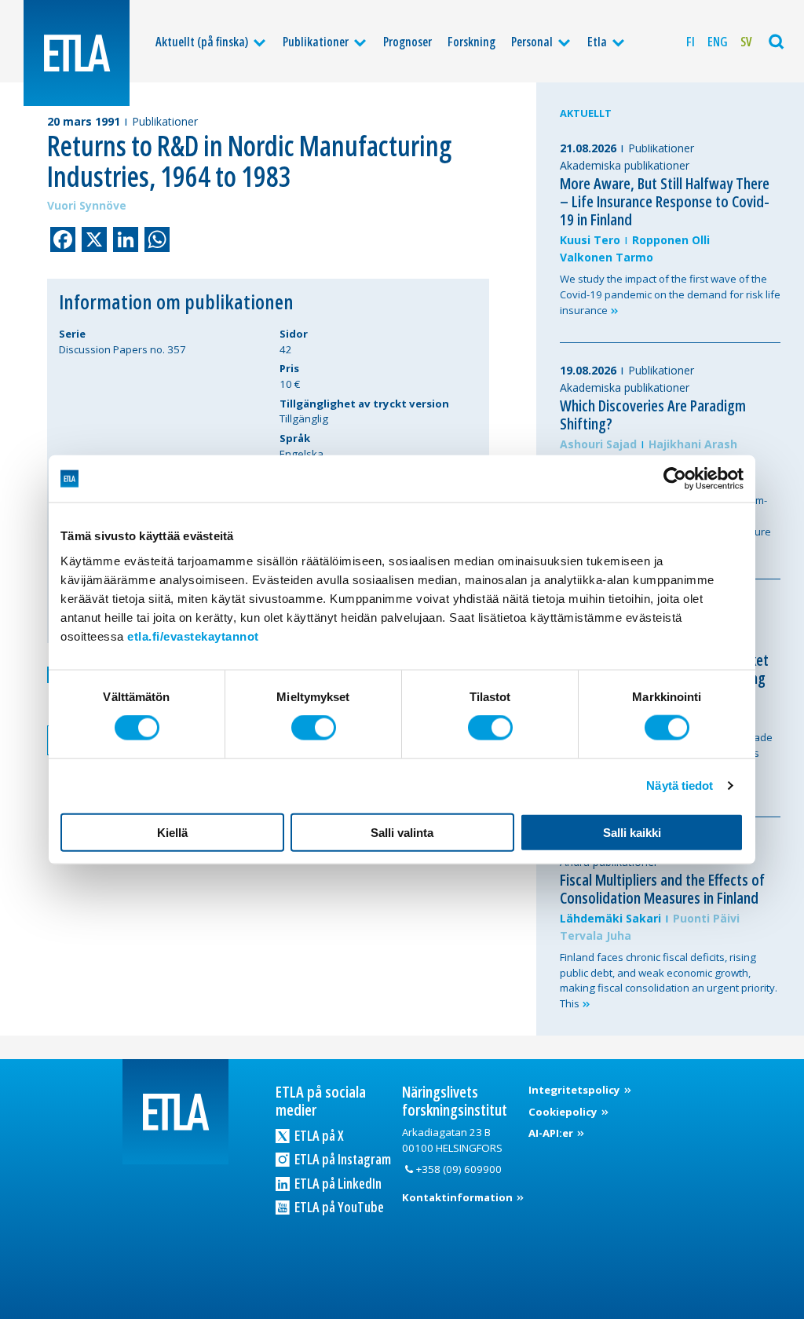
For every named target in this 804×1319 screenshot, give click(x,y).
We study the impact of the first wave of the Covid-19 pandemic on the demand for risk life (670, 294)
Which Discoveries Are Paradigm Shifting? (653, 414)
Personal (532, 41)
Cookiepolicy (564, 1112)
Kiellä (172, 832)
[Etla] (77, 53)
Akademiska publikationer (624, 165)
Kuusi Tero (590, 239)
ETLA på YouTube (338, 1206)
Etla (597, 41)
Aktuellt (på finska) (201, 41)
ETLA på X (318, 1135)
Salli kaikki (632, 832)
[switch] (313, 727)
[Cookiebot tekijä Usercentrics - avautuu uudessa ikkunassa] (675, 479)
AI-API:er (552, 1133)
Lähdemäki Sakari (610, 918)
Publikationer (316, 41)
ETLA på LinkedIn (337, 1183)
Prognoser (407, 41)
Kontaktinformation (458, 1197)
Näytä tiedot (679, 785)
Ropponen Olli (671, 239)
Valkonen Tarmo (606, 257)
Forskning (471, 41)
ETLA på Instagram (341, 1158)
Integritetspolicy (575, 1090)
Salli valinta (402, 832)
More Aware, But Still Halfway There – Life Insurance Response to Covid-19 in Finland (664, 201)
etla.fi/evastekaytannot (193, 635)
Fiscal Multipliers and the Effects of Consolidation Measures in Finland (662, 888)
